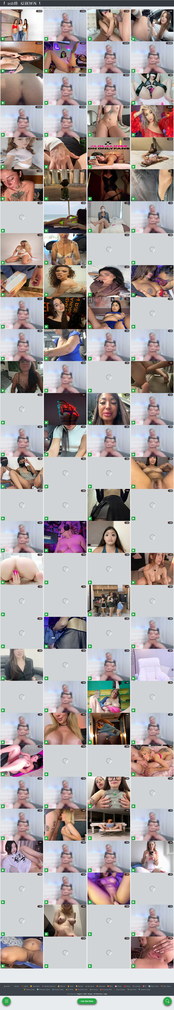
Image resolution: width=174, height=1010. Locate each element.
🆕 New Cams (153, 986)
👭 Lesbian (136, 986)
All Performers (98, 994)
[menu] (6, 1001)
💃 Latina (24, 986)
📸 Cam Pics (131, 989)
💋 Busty (127, 986)
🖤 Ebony (15, 986)
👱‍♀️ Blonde (79, 986)
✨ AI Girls (69, 989)
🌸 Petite (118, 986)
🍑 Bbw (110, 986)
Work (85, 994)
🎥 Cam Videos (119, 989)
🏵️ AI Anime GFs (81, 989)
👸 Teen (70, 986)
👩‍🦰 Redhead (100, 986)
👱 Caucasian (35, 986)
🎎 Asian (7, 986)
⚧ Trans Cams (29, 989)
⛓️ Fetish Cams (57, 989)
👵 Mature (61, 986)
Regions (79, 994)
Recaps (90, 994)
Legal (105, 994)
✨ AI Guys (94, 989)
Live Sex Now (87, 1001)
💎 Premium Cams (43, 989)
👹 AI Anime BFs (106, 989)
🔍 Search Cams (144, 989)
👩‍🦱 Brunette (89, 986)
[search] (167, 1001)
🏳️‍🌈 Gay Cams (166, 986)
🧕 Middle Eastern (49, 986)
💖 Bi (144, 986)
